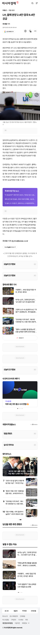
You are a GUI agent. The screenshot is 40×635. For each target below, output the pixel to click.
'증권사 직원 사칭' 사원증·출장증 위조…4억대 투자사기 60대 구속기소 (15, 493)
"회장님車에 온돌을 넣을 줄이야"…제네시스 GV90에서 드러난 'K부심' (27, 564)
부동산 (5, 10)
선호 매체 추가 (10, 31)
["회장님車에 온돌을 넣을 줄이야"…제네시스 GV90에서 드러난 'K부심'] (9, 568)
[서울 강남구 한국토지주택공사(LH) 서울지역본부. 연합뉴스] (20, 106)
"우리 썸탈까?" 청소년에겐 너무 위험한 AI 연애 (26, 585)
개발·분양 (12, 10)
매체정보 (24, 623)
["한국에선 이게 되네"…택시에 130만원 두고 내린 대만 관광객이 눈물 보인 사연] (8, 324)
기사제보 (20, 620)
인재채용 (22, 616)
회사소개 (4, 616)
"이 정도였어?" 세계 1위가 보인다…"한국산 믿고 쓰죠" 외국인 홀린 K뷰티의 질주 (20, 195)
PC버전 (24, 611)
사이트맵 (33, 611)
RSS (26, 620)
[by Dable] (34, 525)
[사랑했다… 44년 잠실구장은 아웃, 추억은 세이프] (8, 294)
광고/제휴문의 (14, 616)
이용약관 (17, 623)
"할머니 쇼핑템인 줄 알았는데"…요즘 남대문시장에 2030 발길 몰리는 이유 (26, 330)
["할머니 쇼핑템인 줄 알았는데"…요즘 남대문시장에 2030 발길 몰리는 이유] (8, 334)
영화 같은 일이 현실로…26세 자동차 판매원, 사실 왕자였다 (20, 199)
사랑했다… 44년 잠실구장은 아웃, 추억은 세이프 (25, 291)
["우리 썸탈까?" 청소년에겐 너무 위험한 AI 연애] (9, 589)
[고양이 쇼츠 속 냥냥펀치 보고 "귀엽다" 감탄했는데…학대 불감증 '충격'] (8, 314)
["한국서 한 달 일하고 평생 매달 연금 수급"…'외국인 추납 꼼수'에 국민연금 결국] (31, 485)
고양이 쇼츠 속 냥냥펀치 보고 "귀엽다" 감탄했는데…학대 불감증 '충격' (26, 311)
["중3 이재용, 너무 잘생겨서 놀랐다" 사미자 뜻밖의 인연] (31, 516)
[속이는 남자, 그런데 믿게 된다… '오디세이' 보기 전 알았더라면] (8, 304)
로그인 (7, 611)
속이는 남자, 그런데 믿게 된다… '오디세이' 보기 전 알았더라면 (25, 301)
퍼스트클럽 (5, 620)
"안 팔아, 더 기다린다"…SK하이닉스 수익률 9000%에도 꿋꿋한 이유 (20, 203)
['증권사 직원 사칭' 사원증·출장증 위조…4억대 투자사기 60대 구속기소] (31, 496)
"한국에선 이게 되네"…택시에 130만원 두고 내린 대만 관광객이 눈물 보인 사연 (26, 321)
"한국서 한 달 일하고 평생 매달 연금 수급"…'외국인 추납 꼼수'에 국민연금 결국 (15, 483)
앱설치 (15, 611)
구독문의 (13, 620)
